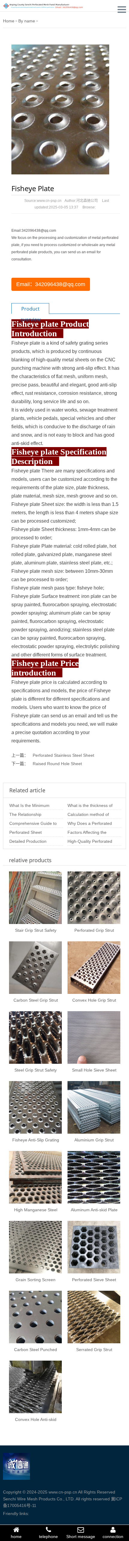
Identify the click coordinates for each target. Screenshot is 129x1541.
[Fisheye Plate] (60, 109)
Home (8, 21)
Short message (80, 1536)
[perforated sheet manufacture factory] (43, 5)
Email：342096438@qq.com (50, 284)
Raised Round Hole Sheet (57, 763)
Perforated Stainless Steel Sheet (63, 755)
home (16, 1536)
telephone (48, 1536)
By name (26, 21)
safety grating (79, 343)
